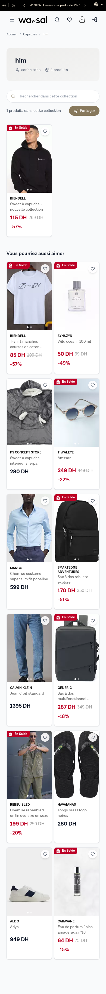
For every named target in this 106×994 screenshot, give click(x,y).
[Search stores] (57, 19)
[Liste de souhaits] (69, 19)
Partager (87, 110)
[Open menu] (12, 19)
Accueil (12, 34)
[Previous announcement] (24, 5)
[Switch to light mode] (4, 5)
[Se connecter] (94, 19)
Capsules (30, 34)
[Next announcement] (85, 5)
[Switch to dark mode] (13, 5)
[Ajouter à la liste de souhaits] (45, 131)
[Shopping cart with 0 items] (82, 19)
